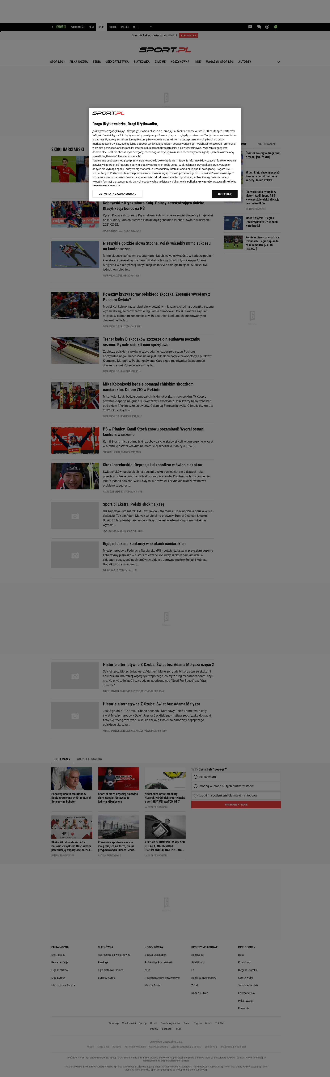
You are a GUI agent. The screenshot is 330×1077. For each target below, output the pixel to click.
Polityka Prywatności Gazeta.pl (206, 181)
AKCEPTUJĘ (225, 194)
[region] (165, 154)
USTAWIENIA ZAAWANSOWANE (117, 193)
